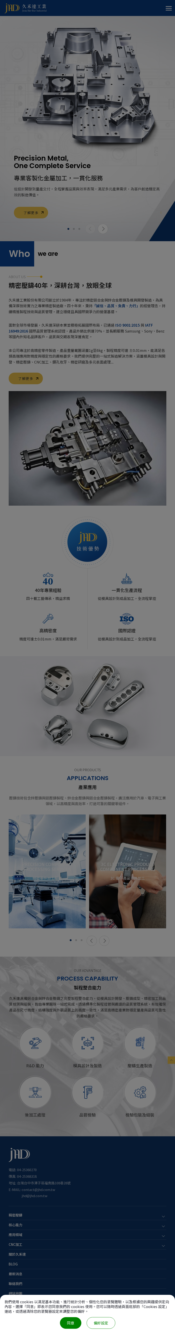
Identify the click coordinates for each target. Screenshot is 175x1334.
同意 (70, 1323)
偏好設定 (101, 1323)
